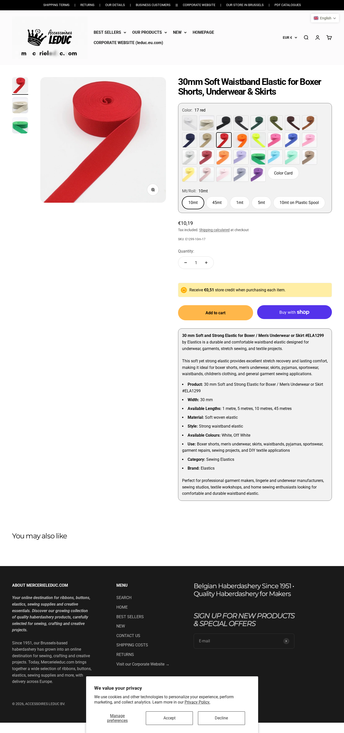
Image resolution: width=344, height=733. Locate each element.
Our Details (115, 5)
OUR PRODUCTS (147, 32)
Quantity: (186, 251)
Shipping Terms (56, 5)
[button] (325, 18)
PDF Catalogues (287, 5)
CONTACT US (128, 635)
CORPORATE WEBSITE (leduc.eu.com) (128, 42)
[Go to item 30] (20, 106)
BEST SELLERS (107, 32)
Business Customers (153, 5)
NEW (177, 32)
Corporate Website (199, 5)
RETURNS (125, 654)
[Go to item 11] (20, 86)
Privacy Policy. (197, 702)
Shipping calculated (214, 230)
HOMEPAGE (203, 32)
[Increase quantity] (206, 263)
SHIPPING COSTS (132, 645)
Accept (169, 718)
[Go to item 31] (20, 126)
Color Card (283, 173)
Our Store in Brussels (245, 5)
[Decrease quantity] (185, 263)
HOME (122, 607)
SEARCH (123, 597)
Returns (87, 5)
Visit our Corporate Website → (142, 664)
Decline (221, 718)
